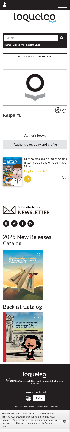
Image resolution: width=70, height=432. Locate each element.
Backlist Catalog (22, 307)
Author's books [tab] (35, 135)
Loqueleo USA (35, 18)
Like (64, 111)
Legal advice (29, 406)
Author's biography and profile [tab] (35, 144)
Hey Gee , (31, 171)
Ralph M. (43, 171)
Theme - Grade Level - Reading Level (22, 45)
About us (18, 406)
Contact (54, 406)
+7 (27, 179)
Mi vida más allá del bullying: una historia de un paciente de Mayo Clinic (45, 162)
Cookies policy (43, 406)
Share (58, 110)
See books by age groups (35, 56)
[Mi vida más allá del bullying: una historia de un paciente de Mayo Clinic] (12, 171)
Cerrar (64, 421)
